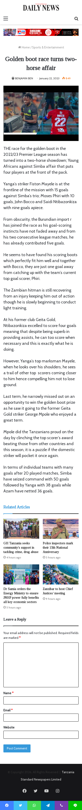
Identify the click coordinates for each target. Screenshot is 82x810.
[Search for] (76, 18)
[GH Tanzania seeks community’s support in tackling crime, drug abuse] (21, 528)
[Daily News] (41, 7)
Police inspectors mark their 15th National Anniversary (58, 548)
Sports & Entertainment (48, 47)
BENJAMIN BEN (24, 78)
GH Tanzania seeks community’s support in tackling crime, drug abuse (20, 548)
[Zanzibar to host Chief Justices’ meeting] (61, 574)
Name (8, 693)
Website (9, 727)
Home (25, 47)
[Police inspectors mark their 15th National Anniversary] (61, 528)
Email (8, 710)
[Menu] (5, 18)
